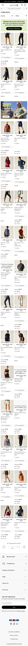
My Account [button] (11, 557)
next (26, 9)
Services (5, 590)
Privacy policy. (21, 611)
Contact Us (10, 563)
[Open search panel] (22, 5)
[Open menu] (3, 5)
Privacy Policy (14, 635)
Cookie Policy (14, 639)
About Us (5, 583)
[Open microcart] (25, 5)
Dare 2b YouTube (17, 624)
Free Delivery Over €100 (14, 8)
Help (3, 577)
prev (1, 9)
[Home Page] (14, 5)
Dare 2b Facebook (11, 624)
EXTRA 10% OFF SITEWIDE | (14, 1)
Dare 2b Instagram (14, 624)
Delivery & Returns (8, 570)
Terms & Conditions (14, 632)
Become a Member (14, 28)
